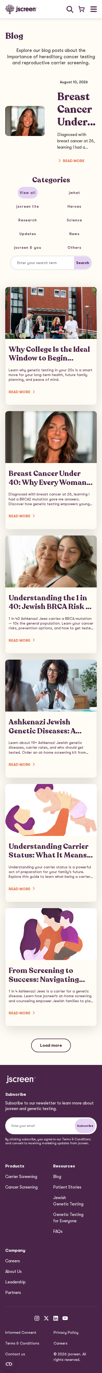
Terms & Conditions (22, 1343)
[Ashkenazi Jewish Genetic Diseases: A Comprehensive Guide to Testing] (51, 718)
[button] (93, 9)
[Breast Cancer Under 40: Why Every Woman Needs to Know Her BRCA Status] (51, 470)
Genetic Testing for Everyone (68, 1217)
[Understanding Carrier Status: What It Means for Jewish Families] (51, 843)
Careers (12, 1261)
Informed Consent (20, 1332)
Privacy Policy (66, 1332)
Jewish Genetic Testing (68, 1200)
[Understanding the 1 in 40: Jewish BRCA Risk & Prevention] (51, 594)
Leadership (15, 1282)
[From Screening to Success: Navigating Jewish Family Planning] (51, 967)
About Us (13, 1271)
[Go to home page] (21, 9)
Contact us (15, 1354)
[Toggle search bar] (70, 9)
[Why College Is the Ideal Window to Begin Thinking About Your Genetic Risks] (51, 346)
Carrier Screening (21, 1176)
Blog (57, 1176)
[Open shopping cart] (81, 9)
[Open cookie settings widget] (9, 1364)
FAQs (58, 1231)
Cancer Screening (21, 1187)
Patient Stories (67, 1187)
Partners (13, 1292)
